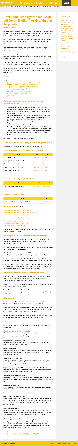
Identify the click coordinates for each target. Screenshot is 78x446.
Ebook (66, 3)
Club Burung (7, 3)
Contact (74, 443)
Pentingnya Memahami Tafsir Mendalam (19, 93)
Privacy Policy (66, 443)
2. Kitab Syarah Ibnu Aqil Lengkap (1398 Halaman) (22, 88)
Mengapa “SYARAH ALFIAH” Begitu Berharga (20, 91)
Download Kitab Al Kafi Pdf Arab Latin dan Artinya (67, 22)
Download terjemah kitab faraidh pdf (15, 220)
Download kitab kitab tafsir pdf (13, 222)
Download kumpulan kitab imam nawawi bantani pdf (20, 212)
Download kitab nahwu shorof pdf (14, 214)
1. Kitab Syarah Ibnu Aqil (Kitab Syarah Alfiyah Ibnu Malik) (24, 86)
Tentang (52, 443)
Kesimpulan (10, 95)
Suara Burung (26, 3)
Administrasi (54, 3)
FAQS (8, 97)
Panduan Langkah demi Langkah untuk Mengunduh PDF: (23, 83)
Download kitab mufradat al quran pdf (16, 223)
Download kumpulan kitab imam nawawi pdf (18, 210)
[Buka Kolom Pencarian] (74, 3)
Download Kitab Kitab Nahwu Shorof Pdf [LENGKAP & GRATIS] (21, 435)
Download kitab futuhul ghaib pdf (14, 218)
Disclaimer (58, 443)
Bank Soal (40, 3)
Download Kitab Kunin (10, 206)
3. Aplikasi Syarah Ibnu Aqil (16, 89)
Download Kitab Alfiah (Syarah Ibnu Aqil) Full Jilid (21, 84)
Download (36, 157)
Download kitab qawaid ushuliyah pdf (15, 216)
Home (2, 6)
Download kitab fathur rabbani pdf (15, 225)
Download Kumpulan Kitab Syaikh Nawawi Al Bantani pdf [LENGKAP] (22, 433)
